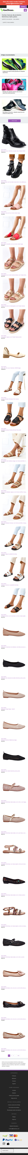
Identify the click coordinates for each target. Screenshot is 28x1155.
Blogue (14, 1116)
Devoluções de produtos (14, 1107)
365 (18, 1055)
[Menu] (25, 10)
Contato (14, 1090)
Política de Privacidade (14, 1095)
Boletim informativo (14, 1126)
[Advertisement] (14, 40)
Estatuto (14, 1093)
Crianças (14, 1075)
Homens (14, 1081)
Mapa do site (14, 1098)
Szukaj (23, 6)
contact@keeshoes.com (14, 3)
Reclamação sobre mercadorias (14, 1110)
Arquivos (14, 1119)
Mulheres (14, 1078)
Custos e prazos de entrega (14, 1104)
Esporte (14, 1083)
